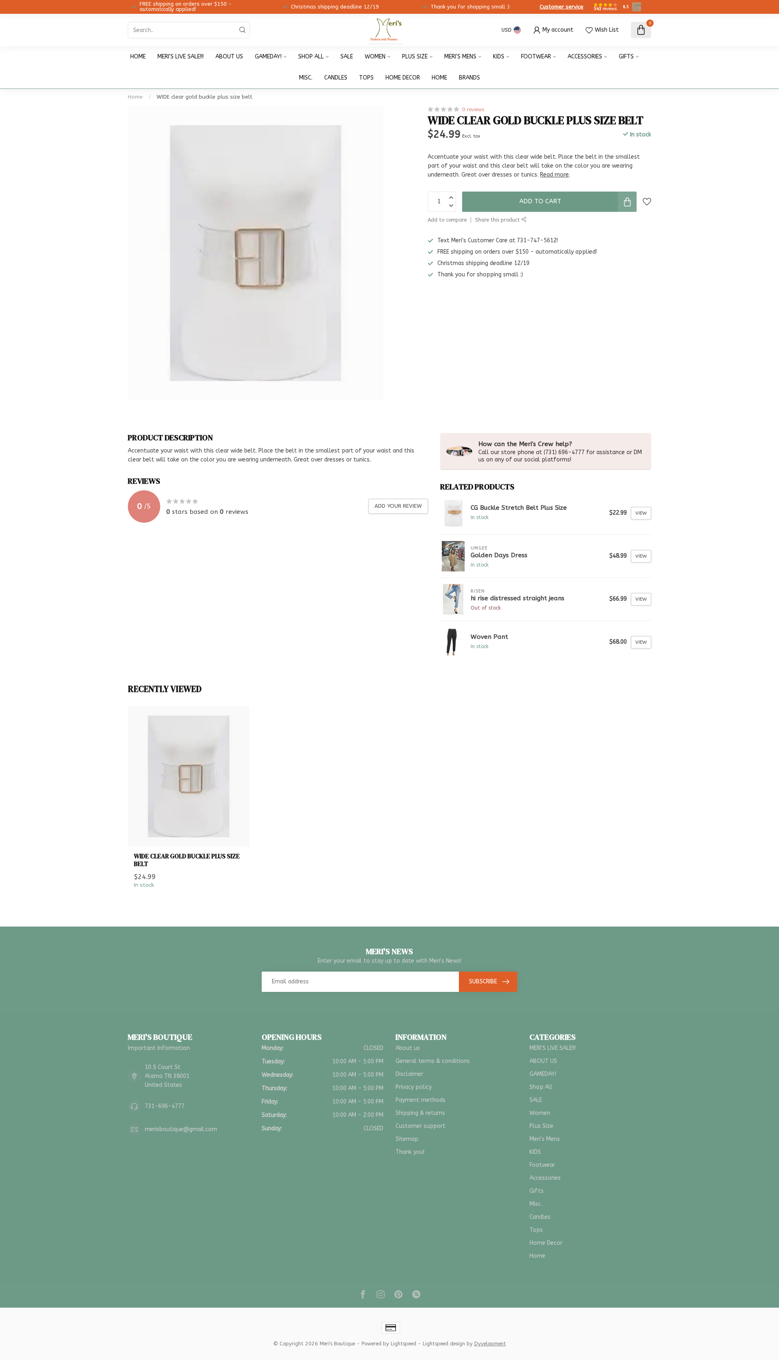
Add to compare (447, 220)
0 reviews (473, 109)
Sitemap (407, 1139)
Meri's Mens (460, 56)
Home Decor (402, 77)
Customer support (420, 1126)
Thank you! (410, 1152)
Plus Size (415, 56)
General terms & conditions (433, 1061)
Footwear (536, 56)
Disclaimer (409, 1074)
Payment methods (420, 1100)
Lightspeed (403, 1344)
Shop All (311, 56)
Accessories (585, 56)
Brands (469, 77)
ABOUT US (229, 56)
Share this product (498, 220)
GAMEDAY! (268, 56)
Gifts (626, 56)
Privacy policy (414, 1087)
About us (408, 1048)
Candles (335, 77)
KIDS (498, 56)
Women (375, 56)
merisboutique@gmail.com (181, 1129)
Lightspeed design (444, 1344)
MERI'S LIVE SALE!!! (180, 56)
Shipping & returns (420, 1113)
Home (138, 56)
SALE (346, 56)
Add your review (398, 506)
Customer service (561, 7)
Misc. (305, 77)
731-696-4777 (165, 1106)
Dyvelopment (490, 1344)
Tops (366, 77)
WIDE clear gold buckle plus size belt (204, 97)
